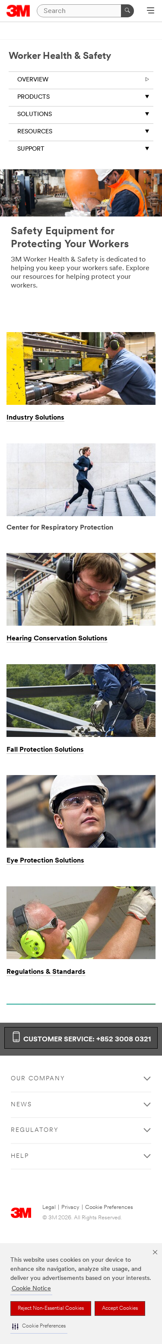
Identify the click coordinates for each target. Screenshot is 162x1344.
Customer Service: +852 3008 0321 (86, 1039)
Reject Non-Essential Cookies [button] (51, 1308)
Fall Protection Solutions (45, 749)
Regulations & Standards (46, 972)
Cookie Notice (31, 1289)
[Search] (127, 10)
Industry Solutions (35, 417)
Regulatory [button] (35, 1130)
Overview (32, 80)
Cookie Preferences (109, 1207)
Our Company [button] (38, 1079)
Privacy (70, 1207)
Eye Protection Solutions (45, 860)
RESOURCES (34, 132)
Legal (49, 1207)
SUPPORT (30, 149)
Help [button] (20, 1156)
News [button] (21, 1105)
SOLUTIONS (34, 114)
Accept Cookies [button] (120, 1308)
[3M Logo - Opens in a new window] (18, 10)
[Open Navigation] (150, 11)
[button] (38, 1326)
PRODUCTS (33, 97)
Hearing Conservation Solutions (57, 638)
